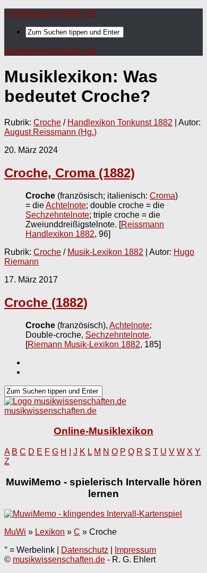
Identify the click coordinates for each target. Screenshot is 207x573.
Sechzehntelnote (57, 214)
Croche (47, 122)
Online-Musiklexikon (103, 431)
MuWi (15, 531)
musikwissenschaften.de (50, 13)
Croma (162, 195)
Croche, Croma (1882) (69, 173)
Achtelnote (66, 205)
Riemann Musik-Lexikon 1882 (84, 344)
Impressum (135, 549)
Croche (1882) (46, 302)
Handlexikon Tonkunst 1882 (119, 122)
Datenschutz (84, 549)
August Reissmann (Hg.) (50, 131)
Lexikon (50, 531)
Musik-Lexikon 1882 (105, 251)
